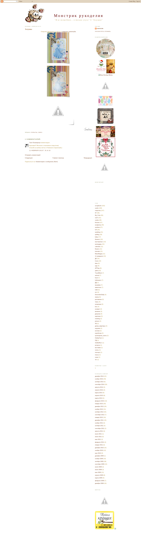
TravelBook (98, 273)
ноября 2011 (99, 423)
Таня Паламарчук (34, 142)
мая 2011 (98, 439)
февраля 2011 (99, 442)
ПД (96, 340)
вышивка (97, 285)
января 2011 (99, 445)
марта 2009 (98, 478)
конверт (97, 309)
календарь (98, 244)
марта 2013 (98, 398)
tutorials (97, 251)
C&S (96, 290)
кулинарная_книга (100, 335)
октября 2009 (99, 461)
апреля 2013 (99, 395)
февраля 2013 (99, 401)
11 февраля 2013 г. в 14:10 (40, 150)
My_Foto (97, 215)
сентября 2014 (99, 384)
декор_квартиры (100, 326)
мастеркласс (99, 241)
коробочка (98, 333)
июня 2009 (98, 469)
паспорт (97, 352)
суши (96, 357)
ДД (96, 282)
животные (98, 287)
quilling (97, 234)
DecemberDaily (99, 294)
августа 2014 (99, 387)
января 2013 (99, 403)
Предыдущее (88, 158)
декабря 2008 (99, 483)
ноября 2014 (99, 379)
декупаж (97, 314)
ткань (96, 302)
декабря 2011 (99, 420)
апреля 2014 (99, 390)
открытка (34, 132)
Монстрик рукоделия (78, 15)
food (96, 278)
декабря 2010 (99, 447)
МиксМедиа (98, 253)
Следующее (29, 158)
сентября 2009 (99, 464)
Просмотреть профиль (103, 31)
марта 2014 (98, 392)
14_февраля (99, 256)
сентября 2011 (99, 428)
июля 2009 (98, 467)
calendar (97, 246)
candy (97, 220)
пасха (97, 355)
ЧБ (96, 323)
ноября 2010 (99, 450)
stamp (97, 297)
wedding (97, 232)
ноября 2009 (99, 458)
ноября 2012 (99, 409)
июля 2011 (98, 434)
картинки (98, 316)
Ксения (97, 222)
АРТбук (97, 268)
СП (96, 229)
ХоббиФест (98, 343)
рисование (98, 299)
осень (97, 350)
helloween (98, 280)
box (96, 306)
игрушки (97, 328)
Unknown (100, 28)
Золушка (28, 29)
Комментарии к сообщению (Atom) (47, 161)
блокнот (97, 239)
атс (96, 292)
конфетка (98, 225)
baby (96, 237)
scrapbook (98, 205)
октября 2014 (99, 381)
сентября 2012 (99, 414)
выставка (98, 347)
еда (96, 266)
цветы (97, 270)
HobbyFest (98, 338)
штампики (98, 304)
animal (97, 275)
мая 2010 (98, 453)
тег (96, 359)
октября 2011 (99, 425)
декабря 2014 (99, 376)
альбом (97, 227)
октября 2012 (99, 412)
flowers (97, 249)
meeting (97, 318)
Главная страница (58, 158)
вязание (97, 311)
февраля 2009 (99, 480)
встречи (97, 345)
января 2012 (99, 417)
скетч (96, 217)
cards (40, 132)
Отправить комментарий (32, 155)
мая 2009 (98, 472)
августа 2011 (99, 431)
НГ (96, 213)
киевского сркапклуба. (69, 31)
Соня (96, 261)
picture (97, 321)
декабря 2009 (99, 456)
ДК (96, 258)
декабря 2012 (99, 406)
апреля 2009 (99, 475)
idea (96, 263)
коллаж (97, 330)
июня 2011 (98, 436)
